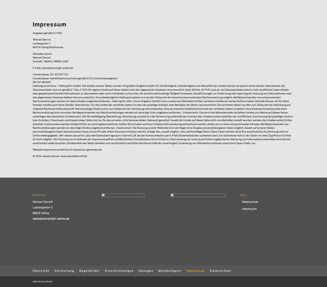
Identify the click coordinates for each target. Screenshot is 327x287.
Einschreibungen (119, 270)
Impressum (249, 208)
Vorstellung (64, 270)
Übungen (146, 270)
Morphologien (169, 270)
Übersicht (41, 270)
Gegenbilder (89, 270)
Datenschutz (250, 201)
